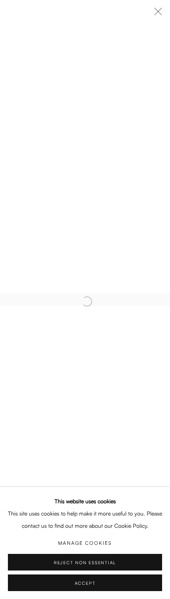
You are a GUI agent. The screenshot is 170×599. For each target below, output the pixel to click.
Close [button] (156, 14)
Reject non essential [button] (85, 562)
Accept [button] (85, 583)
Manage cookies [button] (85, 543)
